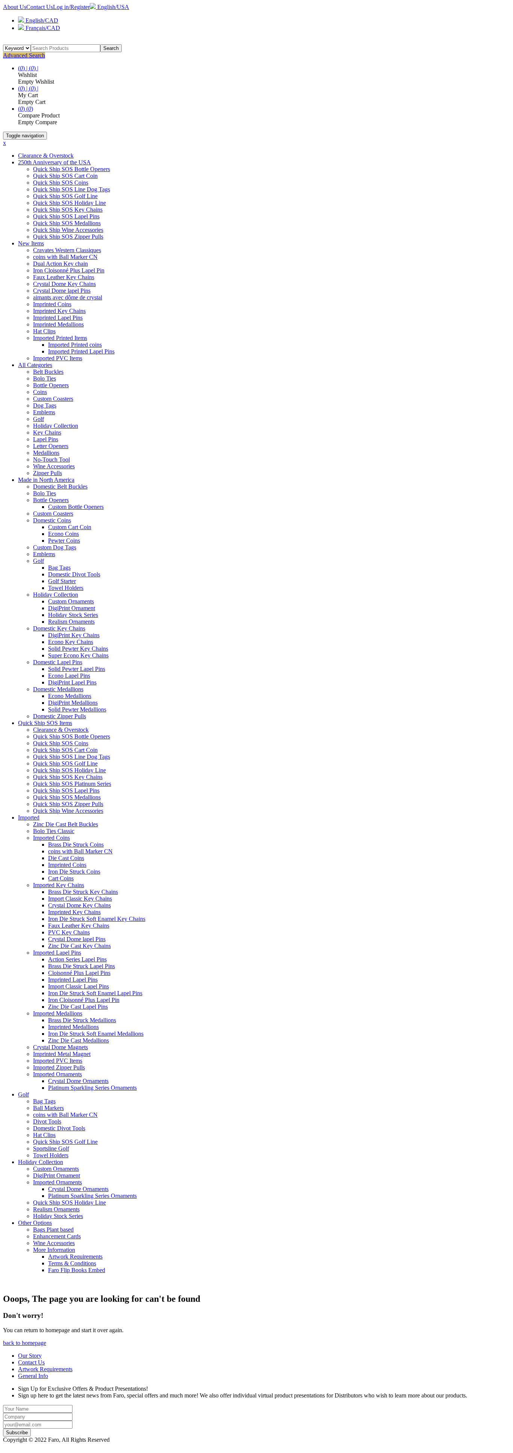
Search (111, 48)
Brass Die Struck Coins (76, 844)
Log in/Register (71, 7)
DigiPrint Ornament (71, 608)
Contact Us (39, 7)
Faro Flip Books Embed (76, 1270)
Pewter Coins (64, 540)
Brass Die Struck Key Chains (83, 892)
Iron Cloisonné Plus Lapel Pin (68, 270)
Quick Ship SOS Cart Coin (65, 176)
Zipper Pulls (47, 473)
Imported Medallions (57, 1013)
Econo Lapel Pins (69, 675)
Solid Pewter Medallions (77, 709)
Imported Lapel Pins (57, 952)
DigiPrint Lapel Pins (72, 682)
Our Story (30, 1355)
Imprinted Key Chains (59, 311)
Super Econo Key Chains (78, 655)
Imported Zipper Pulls (59, 1067)
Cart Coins (61, 878)
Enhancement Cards (57, 1236)
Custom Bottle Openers (76, 507)
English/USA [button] (112, 7)
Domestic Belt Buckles (60, 486)
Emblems (44, 412)
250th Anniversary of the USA (54, 162)
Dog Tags (44, 405)
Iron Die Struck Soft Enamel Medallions (95, 1033)
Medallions (46, 453)
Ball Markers (48, 1108)
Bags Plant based (53, 1229)
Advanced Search (24, 55)
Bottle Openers (51, 385)
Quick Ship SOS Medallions (67, 223)
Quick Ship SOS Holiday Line (69, 203)
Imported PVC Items (57, 358)
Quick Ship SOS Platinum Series (72, 784)
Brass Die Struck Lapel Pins (81, 966)
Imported (28, 817)
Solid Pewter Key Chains (78, 648)
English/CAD (41, 20)
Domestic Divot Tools (74, 574)
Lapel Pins (45, 439)
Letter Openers (50, 446)
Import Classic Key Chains (80, 898)
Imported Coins (51, 838)
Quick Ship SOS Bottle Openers (71, 169)
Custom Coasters (53, 399)
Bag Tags (59, 567)
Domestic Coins (52, 520)
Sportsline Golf (51, 1148)
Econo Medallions (69, 696)
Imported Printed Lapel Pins (81, 351)
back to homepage (24, 1343)
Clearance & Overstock (46, 155)
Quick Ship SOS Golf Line (65, 196)
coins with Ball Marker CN (65, 257)
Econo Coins (63, 534)
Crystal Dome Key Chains (64, 284)
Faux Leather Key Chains (63, 277)
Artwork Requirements (75, 1256)
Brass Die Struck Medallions (82, 1020)
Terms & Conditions (72, 1263)
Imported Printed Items (60, 338)
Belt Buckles (48, 372)
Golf (38, 419)
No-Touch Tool (51, 459)
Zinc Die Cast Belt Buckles (65, 824)
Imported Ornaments (57, 1074)
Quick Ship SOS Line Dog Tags (71, 189)
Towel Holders (65, 588)
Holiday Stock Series (73, 615)
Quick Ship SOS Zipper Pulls (68, 236)
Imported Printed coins (75, 344)
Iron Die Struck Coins (74, 871)
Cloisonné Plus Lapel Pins (79, 973)
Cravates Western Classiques (67, 250)
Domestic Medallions (58, 689)
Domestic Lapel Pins (57, 662)
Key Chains (47, 432)
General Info (33, 1376)
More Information (54, 1250)
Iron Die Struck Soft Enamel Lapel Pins (95, 993)
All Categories (35, 365)
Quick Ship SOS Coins (60, 182)
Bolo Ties (44, 378)
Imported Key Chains (58, 885)
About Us (14, 7)
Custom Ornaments (71, 601)
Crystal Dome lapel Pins (62, 290)
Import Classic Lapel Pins (78, 986)
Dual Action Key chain (60, 263)
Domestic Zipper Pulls (59, 716)
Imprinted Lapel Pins (58, 317)
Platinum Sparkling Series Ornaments (92, 1087)
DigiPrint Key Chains (74, 635)
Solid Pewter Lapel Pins (76, 669)
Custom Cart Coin (69, 527)
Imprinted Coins (52, 304)
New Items (31, 243)
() (22, 108)
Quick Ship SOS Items (45, 723)
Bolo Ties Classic (53, 831)
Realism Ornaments (71, 621)
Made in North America (46, 480)
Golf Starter (62, 581)
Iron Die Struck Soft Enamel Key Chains (96, 919)
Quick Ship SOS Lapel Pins (66, 216)
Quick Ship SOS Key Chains (68, 209)
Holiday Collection (55, 426)
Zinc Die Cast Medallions (78, 1040)
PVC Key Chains (69, 932)
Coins (40, 392)
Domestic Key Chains (59, 628)
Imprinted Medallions (58, 324)
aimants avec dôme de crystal (67, 297)
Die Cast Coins (66, 858)
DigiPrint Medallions (73, 702)
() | (23, 68)
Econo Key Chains (70, 642)
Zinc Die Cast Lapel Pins (78, 1006)
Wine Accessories (54, 466)
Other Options (35, 1223)
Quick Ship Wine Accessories (68, 230)
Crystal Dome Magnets (60, 1047)
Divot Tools (47, 1121)
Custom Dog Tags (54, 547)
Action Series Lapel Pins (77, 959)
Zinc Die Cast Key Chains (79, 946)
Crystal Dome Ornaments (78, 1081)
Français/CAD (42, 28)
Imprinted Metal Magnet (62, 1054)
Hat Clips (44, 331)
